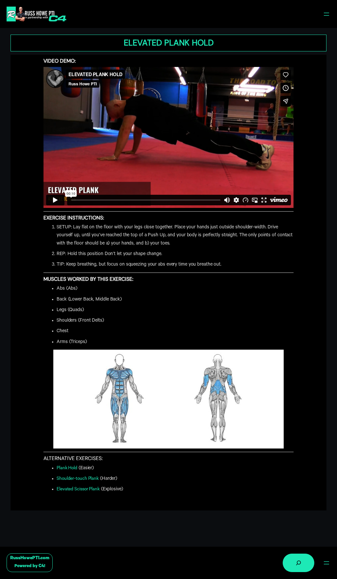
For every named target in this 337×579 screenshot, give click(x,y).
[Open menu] (326, 14)
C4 (41, 566)
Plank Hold (67, 468)
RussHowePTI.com (29, 558)
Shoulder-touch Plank (78, 479)
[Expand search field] (298, 562)
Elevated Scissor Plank (78, 489)
